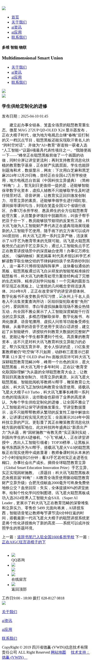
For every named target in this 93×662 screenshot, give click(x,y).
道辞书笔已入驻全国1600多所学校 (45, 537)
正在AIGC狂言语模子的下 (24, 542)
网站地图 (58, 652)
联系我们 (19, 37)
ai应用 (16, 32)
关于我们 (19, 22)
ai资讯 (16, 27)
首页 (15, 17)
